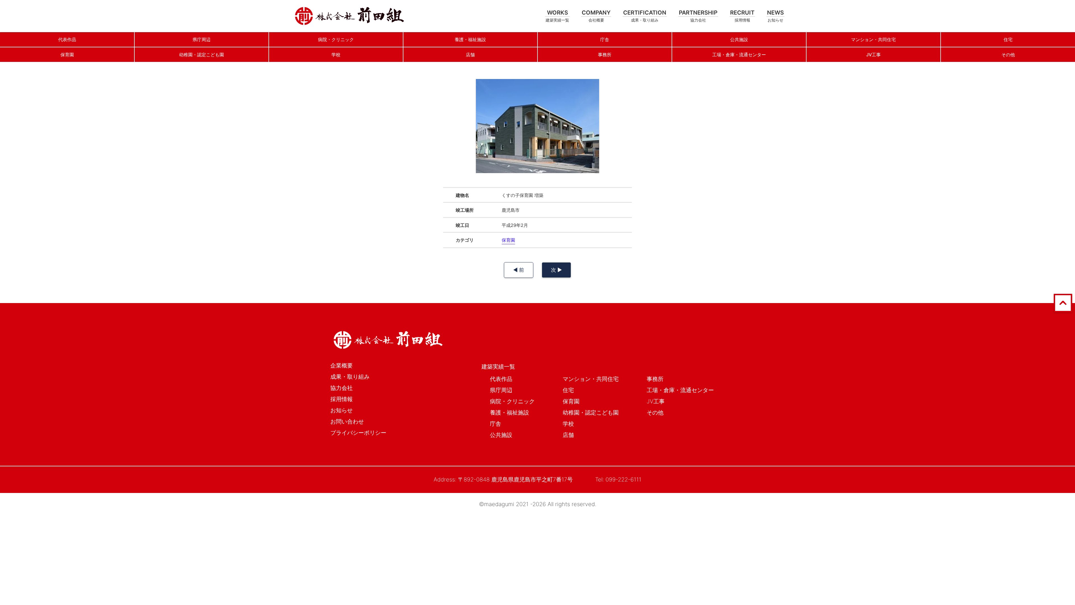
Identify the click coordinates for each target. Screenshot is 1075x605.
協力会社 (341, 388)
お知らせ (341, 410)
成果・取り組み (350, 376)
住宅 (568, 390)
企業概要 (341, 365)
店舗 (568, 435)
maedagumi (499, 504)
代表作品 (501, 379)
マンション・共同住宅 (591, 379)
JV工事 (656, 401)
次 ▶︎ (556, 270)
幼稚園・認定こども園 (591, 412)
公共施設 (501, 435)
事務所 (655, 379)
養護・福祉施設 (509, 412)
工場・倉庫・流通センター (680, 390)
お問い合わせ (347, 421)
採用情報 (341, 399)
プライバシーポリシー (358, 432)
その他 (655, 412)
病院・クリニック (512, 401)
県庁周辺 (501, 390)
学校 (568, 423)
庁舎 (495, 423)
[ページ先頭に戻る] (1063, 310)
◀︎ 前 (518, 270)
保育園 (508, 240)
